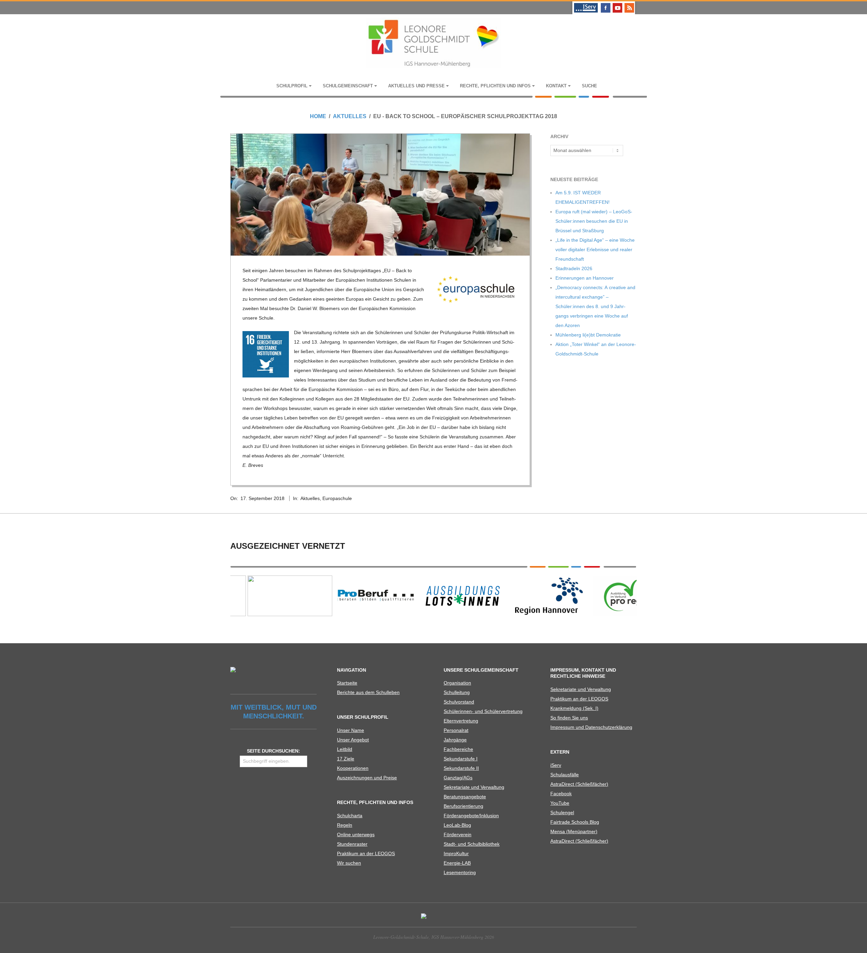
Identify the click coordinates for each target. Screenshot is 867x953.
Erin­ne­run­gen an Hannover (584, 278)
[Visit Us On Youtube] (617, 4)
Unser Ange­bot (353, 739)
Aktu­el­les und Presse (416, 85)
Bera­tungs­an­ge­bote (465, 796)
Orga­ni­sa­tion (457, 683)
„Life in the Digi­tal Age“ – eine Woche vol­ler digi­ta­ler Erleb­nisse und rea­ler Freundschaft (595, 249)
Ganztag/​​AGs (458, 777)
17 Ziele (345, 758)
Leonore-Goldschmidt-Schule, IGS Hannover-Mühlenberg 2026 (433, 937)
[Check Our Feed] (629, 4)
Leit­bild (344, 749)
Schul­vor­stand (459, 702)
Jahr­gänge (455, 739)
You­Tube (559, 803)
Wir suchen (349, 863)
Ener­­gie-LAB (457, 863)
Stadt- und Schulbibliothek (472, 844)
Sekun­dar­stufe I (461, 758)
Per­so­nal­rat (456, 730)
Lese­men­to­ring (460, 872)
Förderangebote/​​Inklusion (471, 815)
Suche (589, 85)
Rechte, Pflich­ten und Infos (495, 85)
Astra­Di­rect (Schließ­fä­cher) (579, 784)
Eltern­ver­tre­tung (461, 720)
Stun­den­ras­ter (352, 844)
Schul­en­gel (562, 812)
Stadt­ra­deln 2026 (573, 268)
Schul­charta (349, 815)
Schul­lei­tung (457, 692)
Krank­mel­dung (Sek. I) (574, 708)
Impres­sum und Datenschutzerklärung (591, 727)
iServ (555, 765)
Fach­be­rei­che (458, 749)
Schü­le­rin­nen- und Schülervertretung (483, 711)
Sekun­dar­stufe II (461, 768)
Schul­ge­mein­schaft (348, 85)
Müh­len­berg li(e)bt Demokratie (588, 335)
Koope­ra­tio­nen (352, 768)
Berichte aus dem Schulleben (368, 692)
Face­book (561, 793)
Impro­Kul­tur (456, 853)
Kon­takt (556, 85)
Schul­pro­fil (292, 85)
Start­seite (347, 683)
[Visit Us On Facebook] (605, 4)
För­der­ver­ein (457, 834)
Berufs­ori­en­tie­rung (463, 806)
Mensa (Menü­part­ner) (573, 831)
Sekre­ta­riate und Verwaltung (474, 787)
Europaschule (337, 498)
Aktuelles (310, 498)
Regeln (344, 825)
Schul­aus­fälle (564, 774)
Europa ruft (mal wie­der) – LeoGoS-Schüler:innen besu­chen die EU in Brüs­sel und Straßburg (593, 221)
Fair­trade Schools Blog (574, 822)
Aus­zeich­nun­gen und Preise (367, 777)
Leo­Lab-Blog (457, 825)
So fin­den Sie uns (569, 717)
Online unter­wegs (356, 834)
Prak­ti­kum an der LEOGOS (366, 853)
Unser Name (350, 730)
